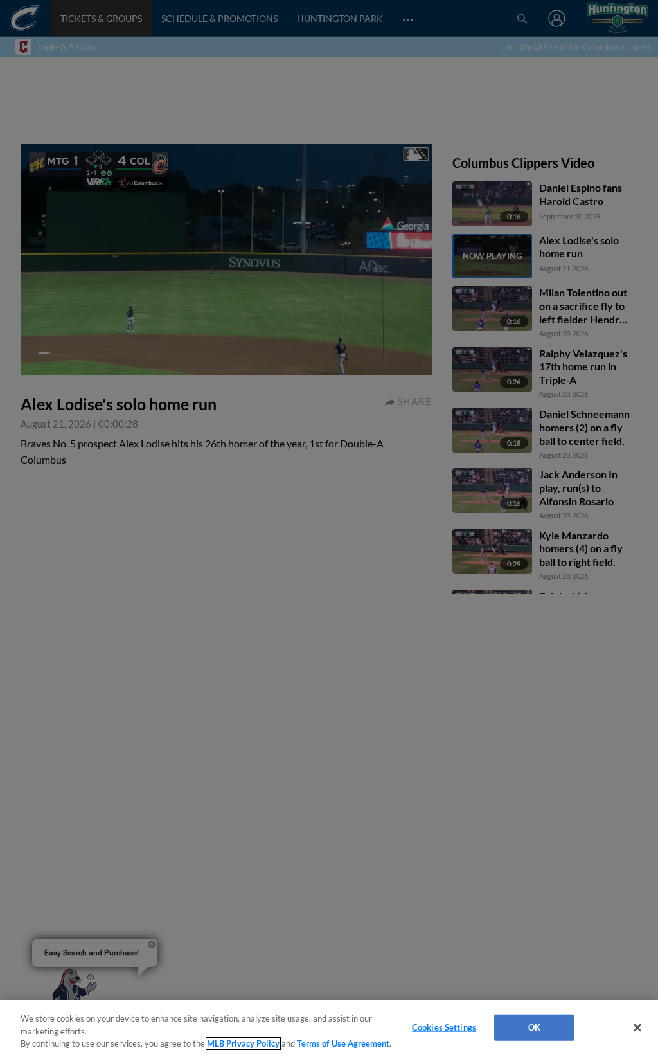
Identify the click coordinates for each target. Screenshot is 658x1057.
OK (534, 1027)
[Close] (637, 1027)
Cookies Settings (444, 1027)
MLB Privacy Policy (243, 1043)
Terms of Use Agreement (343, 1043)
